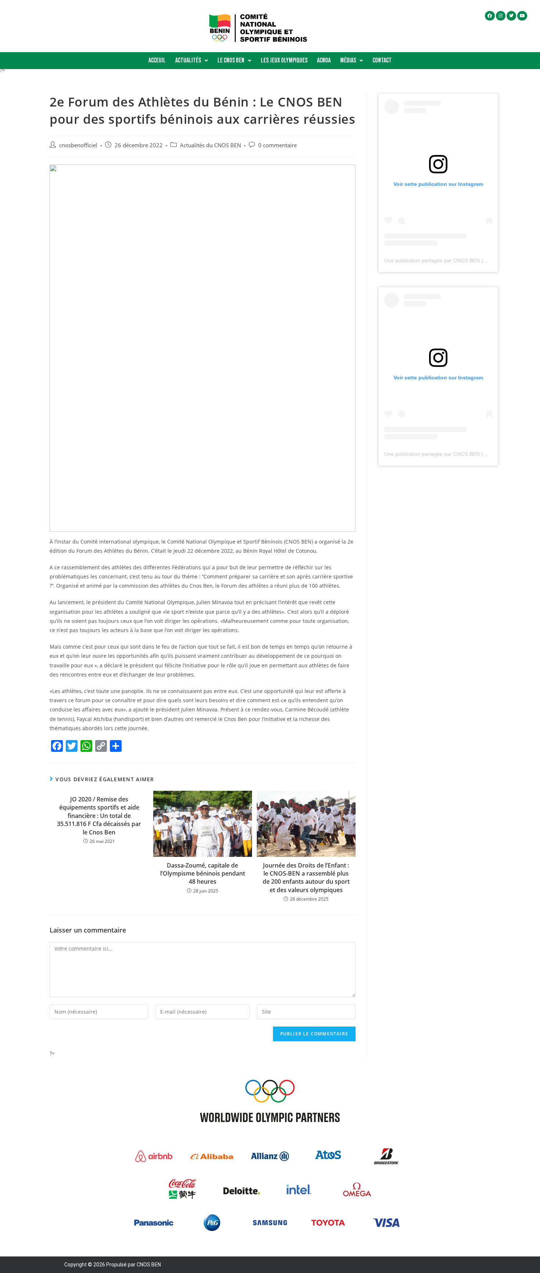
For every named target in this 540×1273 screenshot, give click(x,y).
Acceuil (157, 60)
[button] (191, 60)
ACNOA (324, 60)
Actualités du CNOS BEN (210, 145)
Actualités (188, 60)
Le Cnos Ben (230, 60)
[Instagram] (500, 16)
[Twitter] (511, 16)
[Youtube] (522, 16)
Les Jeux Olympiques (284, 60)
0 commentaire (277, 145)
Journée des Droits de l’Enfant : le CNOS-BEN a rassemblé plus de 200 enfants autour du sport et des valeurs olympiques (306, 877)
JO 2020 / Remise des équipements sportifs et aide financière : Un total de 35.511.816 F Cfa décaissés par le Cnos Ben (99, 815)
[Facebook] (489, 16)
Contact (382, 60)
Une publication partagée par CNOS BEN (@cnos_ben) (448, 260)
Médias (348, 60)
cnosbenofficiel (78, 145)
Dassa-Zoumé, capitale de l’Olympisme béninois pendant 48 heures (202, 873)
